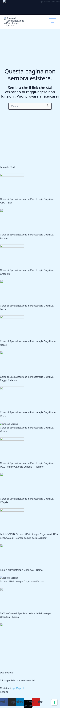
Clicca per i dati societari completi (17, 680)
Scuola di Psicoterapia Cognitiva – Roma (21, 569)
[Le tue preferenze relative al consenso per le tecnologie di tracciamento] (54, 702)
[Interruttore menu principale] (52, 22)
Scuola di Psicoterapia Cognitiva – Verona (22, 581)
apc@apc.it (18, 688)
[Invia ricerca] (48, 104)
